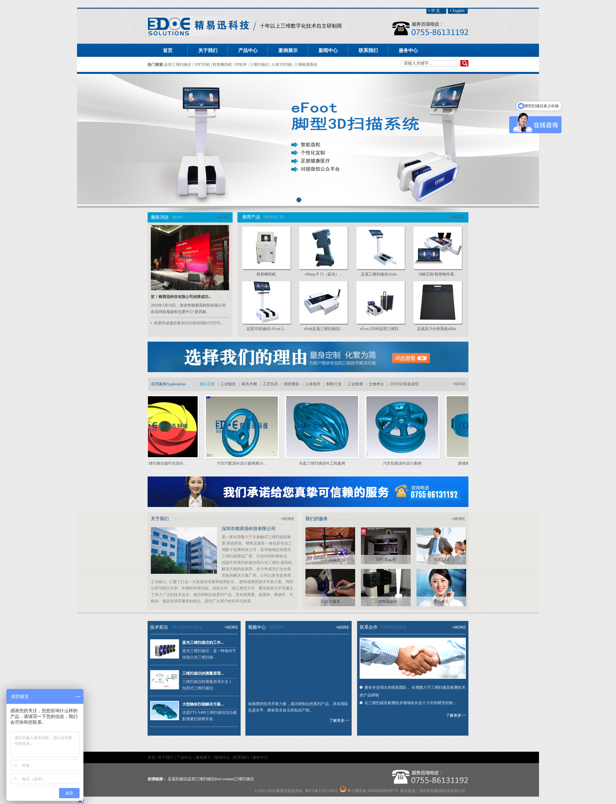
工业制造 (228, 384)
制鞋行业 (334, 384)
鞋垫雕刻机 (223, 64)
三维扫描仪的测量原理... (203, 673)
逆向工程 (207, 384)
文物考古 (376, 384)
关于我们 (166, 757)
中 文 (435, 10)
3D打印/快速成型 (404, 384)
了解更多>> (339, 720)
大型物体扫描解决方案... (203, 704)
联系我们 (242, 757)
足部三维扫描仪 (178, 64)
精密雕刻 (291, 384)
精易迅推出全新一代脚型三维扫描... (200, 296)
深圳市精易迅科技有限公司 (249, 528)
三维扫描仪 (260, 64)
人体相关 (313, 384)
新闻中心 (223, 757)
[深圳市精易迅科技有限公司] (202, 35)
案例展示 (204, 757)
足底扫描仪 (177, 779)
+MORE (222, 217)
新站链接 (407, 791)
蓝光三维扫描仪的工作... (203, 642)
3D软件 (241, 64)
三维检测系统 (305, 64)
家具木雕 (249, 384)
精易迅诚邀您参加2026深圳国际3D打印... (188, 323)
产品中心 (185, 757)
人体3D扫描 (282, 64)
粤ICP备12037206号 (321, 791)
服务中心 (260, 757)
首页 (168, 50)
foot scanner (224, 779)
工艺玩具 (270, 384)
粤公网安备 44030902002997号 (372, 791)
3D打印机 (202, 64)
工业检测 (355, 384)
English (458, 10)
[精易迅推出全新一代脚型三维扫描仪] (209, 289)
